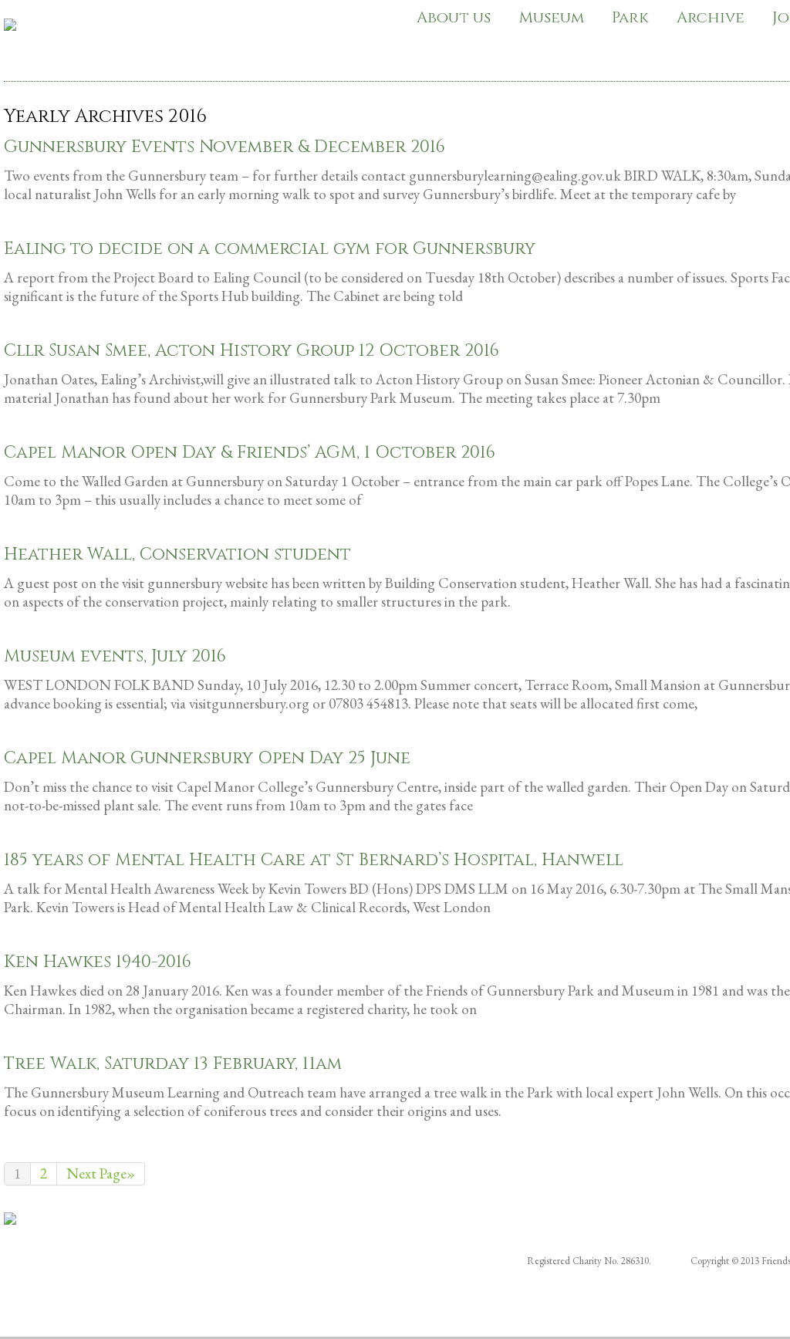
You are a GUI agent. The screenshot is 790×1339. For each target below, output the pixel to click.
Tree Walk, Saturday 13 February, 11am (173, 1064)
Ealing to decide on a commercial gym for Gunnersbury (269, 249)
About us (454, 17)
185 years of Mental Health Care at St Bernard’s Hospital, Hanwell (313, 860)
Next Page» (100, 1173)
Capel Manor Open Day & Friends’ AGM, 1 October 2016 (249, 452)
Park (630, 17)
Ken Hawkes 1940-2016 (97, 962)
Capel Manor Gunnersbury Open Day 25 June (207, 758)
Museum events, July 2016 (115, 656)
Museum (551, 17)
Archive (710, 17)
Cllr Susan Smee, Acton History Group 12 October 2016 (251, 351)
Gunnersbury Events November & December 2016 (224, 147)
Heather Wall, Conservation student (177, 554)
